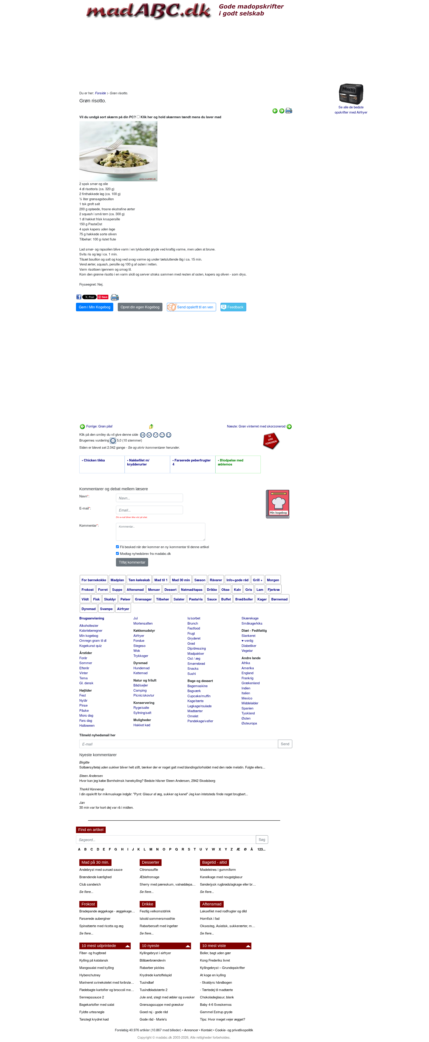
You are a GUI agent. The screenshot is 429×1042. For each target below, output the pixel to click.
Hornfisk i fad (209, 918)
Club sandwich (90, 884)
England (247, 672)
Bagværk (194, 690)
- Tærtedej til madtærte (216, 989)
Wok (136, 650)
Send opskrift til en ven (195, 306)
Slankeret (248, 635)
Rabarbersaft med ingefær (159, 925)
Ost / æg (193, 658)
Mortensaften (143, 623)
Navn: (84, 496)
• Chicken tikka (93, 460)
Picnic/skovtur (143, 695)
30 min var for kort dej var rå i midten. (106, 807)
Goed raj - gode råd (154, 1011)
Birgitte (84, 762)
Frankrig (247, 678)
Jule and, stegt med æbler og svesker (167, 997)
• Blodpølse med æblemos (230, 462)
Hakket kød (141, 724)
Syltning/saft (142, 712)
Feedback (235, 306)
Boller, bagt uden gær (215, 952)
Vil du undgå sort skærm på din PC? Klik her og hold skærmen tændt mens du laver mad (150, 116)
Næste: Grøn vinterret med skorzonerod (256, 426)
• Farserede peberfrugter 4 (191, 462)
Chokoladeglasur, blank (217, 997)
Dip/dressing (196, 648)
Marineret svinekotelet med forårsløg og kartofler (107, 982)
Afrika (246, 662)
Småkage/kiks (252, 623)
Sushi (191, 673)
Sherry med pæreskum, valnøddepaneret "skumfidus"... (168, 884)
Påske (84, 710)
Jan (82, 802)
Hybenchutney (90, 975)
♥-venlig (247, 640)
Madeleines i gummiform (218, 869)
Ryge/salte (141, 707)
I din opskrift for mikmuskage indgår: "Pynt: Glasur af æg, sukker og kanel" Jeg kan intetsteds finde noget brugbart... (163, 793)
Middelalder (250, 703)
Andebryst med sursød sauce (100, 869)
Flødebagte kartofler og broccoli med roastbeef (107, 989)
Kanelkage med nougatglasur (221, 876)
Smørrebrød (196, 663)
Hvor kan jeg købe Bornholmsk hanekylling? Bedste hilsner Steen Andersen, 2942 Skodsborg (147, 780)
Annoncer (191, 1029)
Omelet (192, 716)
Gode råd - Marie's (153, 1019)
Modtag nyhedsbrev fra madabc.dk (145, 553)
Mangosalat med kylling (96, 967)
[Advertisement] (185, 54)
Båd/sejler (140, 685)
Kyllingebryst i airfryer (155, 952)
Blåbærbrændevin (153, 960)
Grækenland (251, 682)
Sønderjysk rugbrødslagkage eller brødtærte (228, 884)
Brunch (192, 623)
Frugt (191, 633)
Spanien (247, 708)
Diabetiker (249, 645)
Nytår (83, 700)
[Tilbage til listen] (151, 426)
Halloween (87, 725)
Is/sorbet (193, 618)
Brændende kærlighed (95, 876)
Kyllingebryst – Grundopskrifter (222, 967)
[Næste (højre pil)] (281, 110)
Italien (246, 692)
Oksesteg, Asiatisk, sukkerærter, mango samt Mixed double (228, 925)
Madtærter (195, 710)
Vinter (83, 672)
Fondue (138, 640)
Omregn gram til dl (92, 640)
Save (104, 297)
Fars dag (85, 720)
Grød (191, 643)
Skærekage (250, 618)
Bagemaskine (197, 685)
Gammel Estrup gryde (216, 1011)
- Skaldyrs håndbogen (216, 982)
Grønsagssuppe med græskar (162, 1004)
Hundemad (141, 667)
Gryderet (193, 638)
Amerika (248, 667)
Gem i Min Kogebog (94, 306)
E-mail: (85, 508)
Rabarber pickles (152, 967)
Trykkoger (140, 655)
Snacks (193, 668)
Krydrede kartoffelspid (156, 975)
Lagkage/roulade (199, 705)
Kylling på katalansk (93, 960)
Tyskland (248, 713)
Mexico (247, 698)
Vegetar (247, 650)
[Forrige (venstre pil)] (275, 110)
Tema (83, 678)
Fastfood (193, 628)
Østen (246, 718)
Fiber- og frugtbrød (92, 952)
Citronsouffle (149, 869)
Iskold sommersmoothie (157, 918)
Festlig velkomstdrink (155, 911)
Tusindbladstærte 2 (153, 989)
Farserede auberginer (94, 918)
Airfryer (138, 635)
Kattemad (140, 672)
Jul (135, 618)
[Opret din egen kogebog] (277, 504)
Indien (246, 688)
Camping (140, 690)
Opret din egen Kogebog (140, 306)
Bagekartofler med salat (96, 1004)
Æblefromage (149, 876)
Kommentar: (89, 525)
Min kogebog (88, 635)
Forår (83, 657)
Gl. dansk (86, 682)
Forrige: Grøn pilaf (98, 426)
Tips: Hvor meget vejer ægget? (222, 1019)
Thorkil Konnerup (91, 789)
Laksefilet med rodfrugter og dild (223, 911)
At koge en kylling (213, 975)
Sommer (85, 662)
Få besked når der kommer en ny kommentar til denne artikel (164, 546)
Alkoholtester (88, 625)
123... (261, 849)
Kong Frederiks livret (215, 960)
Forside (100, 93)
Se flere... (86, 891)
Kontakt (206, 1029)
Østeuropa (249, 723)
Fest (82, 695)
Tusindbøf (147, 982)
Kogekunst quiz (90, 645)
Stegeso (139, 645)
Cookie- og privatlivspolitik (234, 1029)
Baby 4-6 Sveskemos (216, 1004)
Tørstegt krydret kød (94, 1019)
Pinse (83, 705)
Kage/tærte (195, 700)
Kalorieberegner (90, 630)
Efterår (84, 667)
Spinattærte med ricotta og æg (101, 925)
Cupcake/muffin (198, 695)
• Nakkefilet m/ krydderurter (138, 462)
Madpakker (195, 653)
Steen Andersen (91, 775)
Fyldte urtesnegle (91, 1011)
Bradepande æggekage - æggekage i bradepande (107, 911)
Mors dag (86, 715)
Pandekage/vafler (200, 720)
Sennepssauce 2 (91, 997)
